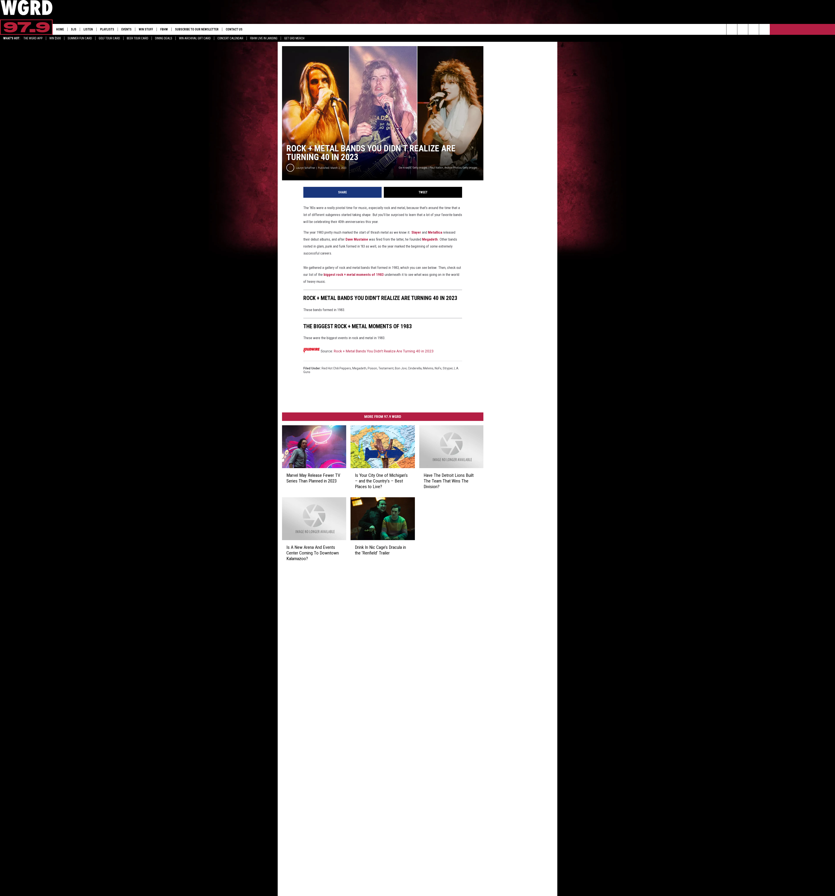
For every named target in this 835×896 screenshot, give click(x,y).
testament (386, 368)
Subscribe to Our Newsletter (197, 29)
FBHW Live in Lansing (263, 38)
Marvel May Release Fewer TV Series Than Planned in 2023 (313, 478)
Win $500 (55, 38)
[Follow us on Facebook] (753, 29)
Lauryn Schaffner (305, 167)
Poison (372, 368)
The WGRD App (33, 38)
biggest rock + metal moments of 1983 (354, 274)
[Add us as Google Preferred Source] (742, 29)
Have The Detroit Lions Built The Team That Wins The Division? (449, 481)
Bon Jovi (401, 368)
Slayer (416, 232)
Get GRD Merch (294, 38)
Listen (88, 29)
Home (60, 29)
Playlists (107, 29)
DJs (73, 29)
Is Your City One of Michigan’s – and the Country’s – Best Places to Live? (381, 481)
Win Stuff (146, 29)
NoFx (438, 368)
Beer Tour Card (137, 38)
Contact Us (234, 29)
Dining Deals (163, 38)
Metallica (435, 232)
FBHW (164, 29)
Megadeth (430, 239)
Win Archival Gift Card (195, 38)
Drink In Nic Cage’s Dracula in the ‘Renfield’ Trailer (380, 550)
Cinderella (415, 368)
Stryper (448, 368)
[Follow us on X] (764, 29)
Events (126, 29)
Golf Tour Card (109, 38)
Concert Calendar (230, 38)
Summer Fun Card (80, 38)
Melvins (428, 368)
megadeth (359, 368)
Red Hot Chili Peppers (336, 368)
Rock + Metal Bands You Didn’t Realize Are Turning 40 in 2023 (384, 351)
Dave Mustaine (357, 239)
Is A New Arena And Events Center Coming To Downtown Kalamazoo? (312, 553)
